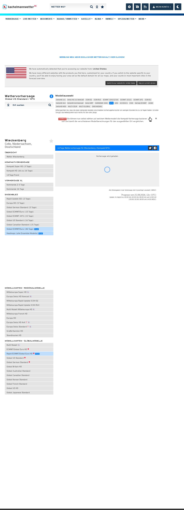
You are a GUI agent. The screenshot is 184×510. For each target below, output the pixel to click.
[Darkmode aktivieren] (178, 6)
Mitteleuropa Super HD (17, 292)
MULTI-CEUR (72, 106)
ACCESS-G (124, 103)
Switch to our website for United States (121, 83)
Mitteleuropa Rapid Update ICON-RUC (23, 305)
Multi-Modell (12, 345)
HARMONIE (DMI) (101, 103)
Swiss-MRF (89, 103)
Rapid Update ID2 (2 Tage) (19, 199)
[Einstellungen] (129, 6)
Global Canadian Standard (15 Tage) (23, 225)
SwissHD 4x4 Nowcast (75, 103)
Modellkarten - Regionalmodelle (25, 288)
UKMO (150, 103)
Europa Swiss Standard (17, 327)
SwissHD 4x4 (60, 103)
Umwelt (109, 19)
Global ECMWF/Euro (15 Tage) (20, 212)
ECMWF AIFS (138, 100)
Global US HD (12, 388)
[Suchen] (91, 7)
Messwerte (46, 19)
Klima (98, 19)
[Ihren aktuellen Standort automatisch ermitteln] (97, 7)
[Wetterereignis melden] (145, 6)
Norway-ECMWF (141, 103)
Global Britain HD (14, 367)
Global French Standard (17, 384)
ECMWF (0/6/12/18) (111, 100)
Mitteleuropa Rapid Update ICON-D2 (22, 301)
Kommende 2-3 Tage (16, 185)
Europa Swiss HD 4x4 (16, 322)
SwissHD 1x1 (60, 100)
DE (35, 6)
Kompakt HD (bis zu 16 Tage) (20, 171)
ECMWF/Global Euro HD (17, 349)
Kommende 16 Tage (15, 189)
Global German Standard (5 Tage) (22, 207)
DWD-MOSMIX (97, 106)
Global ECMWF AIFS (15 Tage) (20, 216)
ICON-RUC (97, 100)
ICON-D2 (89, 100)
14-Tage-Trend (13, 175)
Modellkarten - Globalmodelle (24, 341)
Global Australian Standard (18, 371)
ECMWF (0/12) (126, 100)
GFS (111, 103)
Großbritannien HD (15, 331)
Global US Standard (15, 358)
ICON (131, 103)
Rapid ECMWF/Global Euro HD (23, 354)
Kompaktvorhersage (17, 162)
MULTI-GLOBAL (84, 106)
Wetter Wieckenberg (15, 157)
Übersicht (11, 153)
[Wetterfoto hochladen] (137, 6)
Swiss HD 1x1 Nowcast (75, 100)
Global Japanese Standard (18, 392)
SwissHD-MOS (61, 106)
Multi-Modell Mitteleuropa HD (20, 309)
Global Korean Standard (17, 379)
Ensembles (11, 195)
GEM (116, 103)
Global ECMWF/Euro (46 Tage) (22, 229)
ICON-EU (148, 100)
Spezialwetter (126, 19)
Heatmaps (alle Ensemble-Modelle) (24, 233)
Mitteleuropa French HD (17, 314)
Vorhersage (12, 19)
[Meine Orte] (102, 7)
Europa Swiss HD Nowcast (18, 296)
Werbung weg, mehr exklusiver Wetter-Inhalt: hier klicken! (92, 57)
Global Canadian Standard (18, 375)
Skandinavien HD (14, 335)
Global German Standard (18, 362)
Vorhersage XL (14, 181)
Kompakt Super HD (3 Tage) (19, 166)
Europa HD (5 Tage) (16, 203)
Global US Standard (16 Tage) (20, 220)
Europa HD (11, 318)
